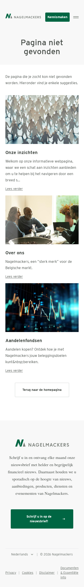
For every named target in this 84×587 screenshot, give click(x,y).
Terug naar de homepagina (42, 390)
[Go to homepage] (23, 16)
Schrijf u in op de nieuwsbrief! (39, 519)
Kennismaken (57, 17)
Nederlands (19, 554)
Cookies (27, 572)
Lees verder (14, 189)
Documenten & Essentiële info (69, 572)
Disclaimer (47, 572)
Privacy (10, 572)
